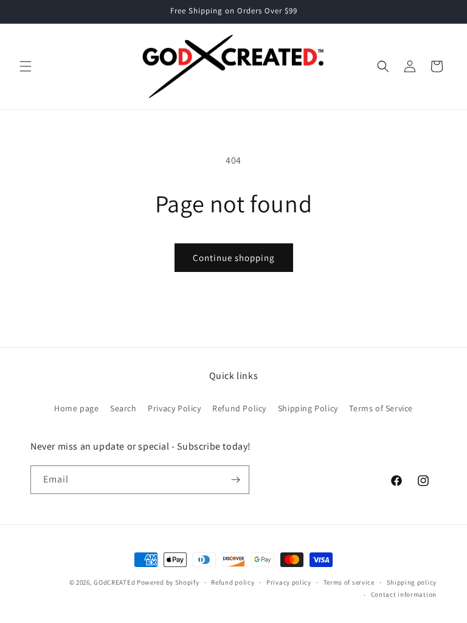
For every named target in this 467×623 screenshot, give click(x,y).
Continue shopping (234, 257)
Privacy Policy (174, 408)
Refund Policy (239, 408)
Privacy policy (288, 582)
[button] (25, 66)
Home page (76, 408)
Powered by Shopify (168, 582)
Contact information (404, 594)
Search (123, 408)
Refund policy (232, 582)
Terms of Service (381, 408)
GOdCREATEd (114, 582)
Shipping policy (412, 582)
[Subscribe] (235, 479)
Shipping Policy (308, 408)
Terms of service (349, 582)
